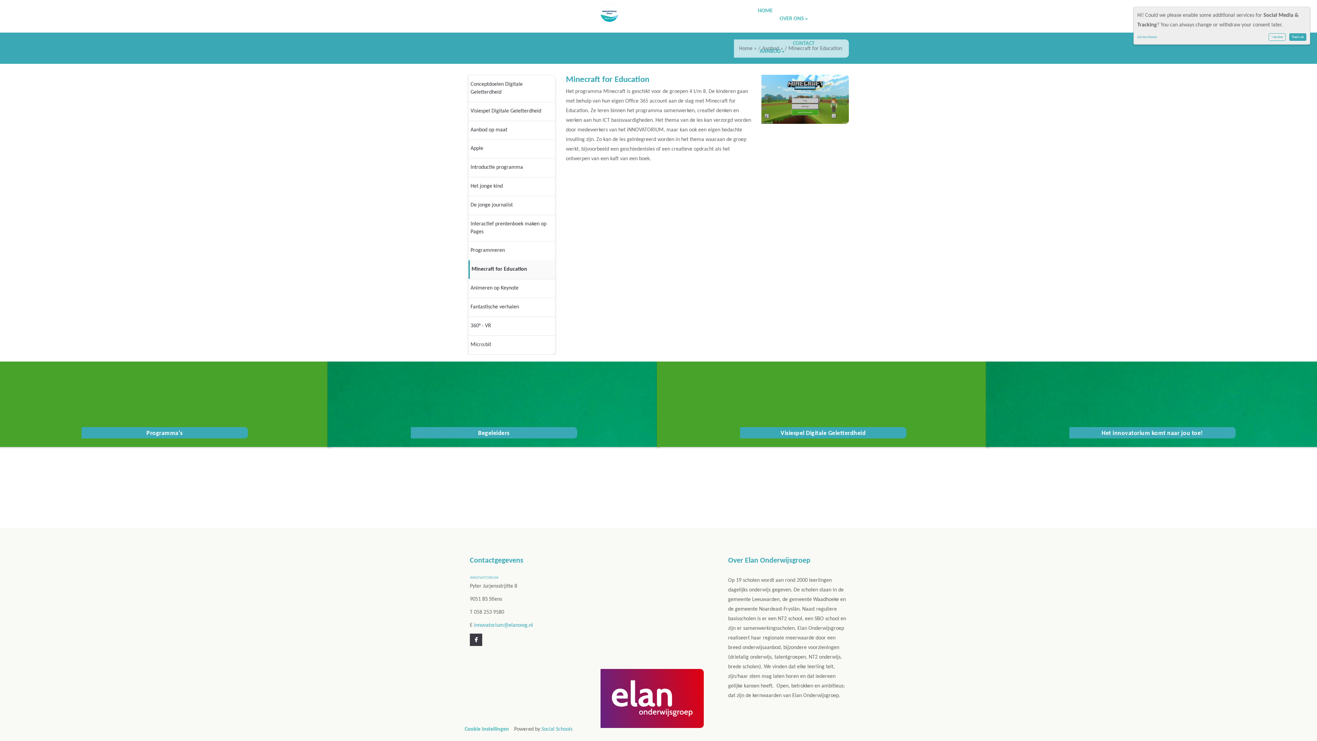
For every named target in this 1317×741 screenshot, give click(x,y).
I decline (1277, 37)
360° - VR (481, 326)
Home (765, 11)
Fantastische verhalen (495, 307)
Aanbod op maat (489, 130)
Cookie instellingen (487, 729)
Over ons (792, 19)
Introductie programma (497, 167)
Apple (477, 148)
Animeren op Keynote (495, 288)
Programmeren (488, 250)
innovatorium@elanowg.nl (503, 625)
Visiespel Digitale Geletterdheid (506, 111)
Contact (804, 43)
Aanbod (771, 51)
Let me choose (1147, 37)
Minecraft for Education (499, 269)
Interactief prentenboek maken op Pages (508, 228)
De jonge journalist (492, 205)
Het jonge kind (487, 186)
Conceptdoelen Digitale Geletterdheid (497, 88)
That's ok (1298, 37)
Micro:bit (481, 345)
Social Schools (557, 729)
